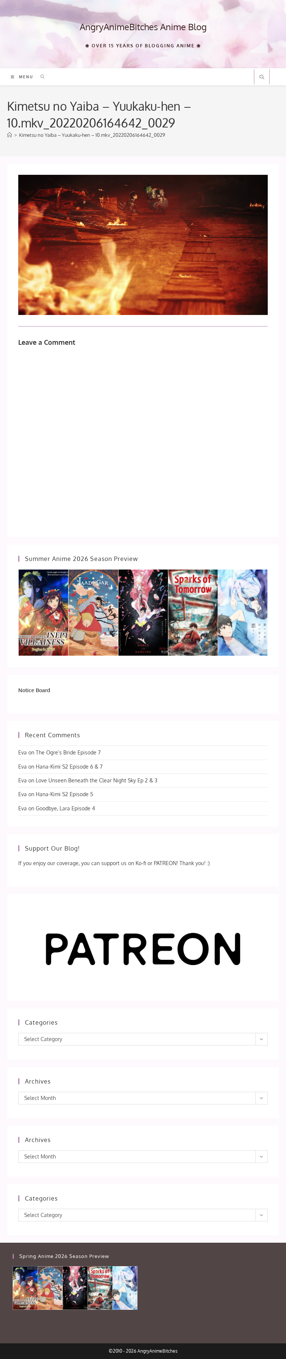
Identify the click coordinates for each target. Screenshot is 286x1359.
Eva (22, 752)
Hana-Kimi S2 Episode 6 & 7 (69, 766)
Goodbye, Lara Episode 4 (65, 808)
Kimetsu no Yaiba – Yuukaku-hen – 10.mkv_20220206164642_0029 (92, 135)
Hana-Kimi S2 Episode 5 (64, 794)
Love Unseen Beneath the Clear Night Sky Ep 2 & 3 (97, 780)
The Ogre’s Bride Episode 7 (68, 752)
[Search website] (262, 77)
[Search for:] (40, 77)
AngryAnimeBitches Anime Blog (143, 26)
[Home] (9, 135)
